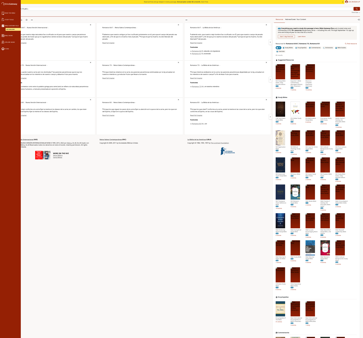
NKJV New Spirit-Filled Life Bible (281, 258)
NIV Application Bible (280, 148)
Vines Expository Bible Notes (296, 285)
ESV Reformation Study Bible (311, 119)
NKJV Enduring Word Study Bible (281, 230)
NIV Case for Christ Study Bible (312, 148)
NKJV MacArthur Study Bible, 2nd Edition (325, 231)
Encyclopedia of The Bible (281, 319)
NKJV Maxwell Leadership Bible (340, 230)
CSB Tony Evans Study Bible (280, 119)
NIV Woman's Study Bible (295, 202)
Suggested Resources (286, 60)
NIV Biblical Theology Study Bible (295, 148)
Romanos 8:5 (196, 124)
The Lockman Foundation (220, 143)
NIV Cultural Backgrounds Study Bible (326, 148)
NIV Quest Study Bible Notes (311, 175)
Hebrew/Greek (290, 19)
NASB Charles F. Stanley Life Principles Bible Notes (340, 120)
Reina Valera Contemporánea (111, 140)
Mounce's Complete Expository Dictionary (309, 83)
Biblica (69, 143)
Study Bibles (282, 97)
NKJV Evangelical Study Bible (296, 230)
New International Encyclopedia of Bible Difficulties (311, 319)
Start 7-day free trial (286, 36)
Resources (279, 19)
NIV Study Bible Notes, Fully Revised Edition (280, 82)
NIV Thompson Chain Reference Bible (281, 202)
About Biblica (57, 155)
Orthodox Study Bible (281, 285)
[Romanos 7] (270, 42)
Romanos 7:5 (196, 86)
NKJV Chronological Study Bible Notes (341, 202)
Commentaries (283, 333)
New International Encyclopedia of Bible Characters (296, 319)
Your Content (301, 19)
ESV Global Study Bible (296, 119)
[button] (352, 2)
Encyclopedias (283, 297)
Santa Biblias (57, 157)
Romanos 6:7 (196, 54)
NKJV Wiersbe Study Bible (310, 258)
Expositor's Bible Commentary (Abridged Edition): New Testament (296, 83)
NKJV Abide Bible (311, 201)
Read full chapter (108, 43)
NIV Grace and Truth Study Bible (281, 175)
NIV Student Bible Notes (326, 175)
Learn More (301, 36)
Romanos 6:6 (196, 51)
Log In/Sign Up (354, 2)
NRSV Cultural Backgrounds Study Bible (341, 258)
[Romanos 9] (270, 116)
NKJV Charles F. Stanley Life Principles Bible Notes (325, 203)
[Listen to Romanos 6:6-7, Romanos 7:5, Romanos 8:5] (31, 19)
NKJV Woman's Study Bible (325, 258)
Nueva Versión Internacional (22, 140)
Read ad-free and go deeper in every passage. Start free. (176, 2)
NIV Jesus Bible (295, 174)
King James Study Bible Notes (326, 119)
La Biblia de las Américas (196, 140)
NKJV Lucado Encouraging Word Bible (311, 231)
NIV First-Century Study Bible (340, 148)
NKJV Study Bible (296, 257)
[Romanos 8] (270, 79)
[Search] (357, 9)
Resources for (298, 44)
